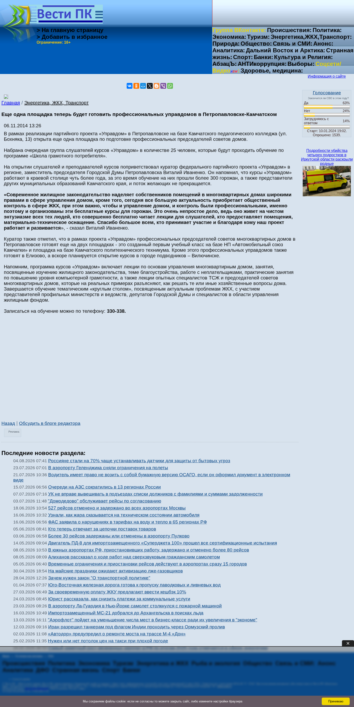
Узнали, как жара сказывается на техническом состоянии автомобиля (123, 514)
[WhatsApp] (170, 86)
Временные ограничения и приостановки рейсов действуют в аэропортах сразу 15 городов (147, 563)
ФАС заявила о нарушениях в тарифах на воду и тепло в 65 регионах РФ (127, 521)
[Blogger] (156, 86)
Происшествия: (289, 30)
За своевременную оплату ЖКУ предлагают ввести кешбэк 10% (117, 591)
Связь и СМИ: (292, 43)
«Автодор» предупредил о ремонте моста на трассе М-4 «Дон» (117, 633)
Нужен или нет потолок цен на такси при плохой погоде (108, 640)
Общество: (256, 43)
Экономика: (229, 37)
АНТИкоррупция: (262, 64)
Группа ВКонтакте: (239, 30)
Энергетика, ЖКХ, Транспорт (56, 102)
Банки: (263, 57)
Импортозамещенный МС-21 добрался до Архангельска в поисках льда (125, 612)
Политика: (327, 30)
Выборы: (301, 64)
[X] (150, 86)
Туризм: (258, 37)
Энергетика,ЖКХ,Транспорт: (311, 37)
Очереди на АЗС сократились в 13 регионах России (104, 486)
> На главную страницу (70, 30)
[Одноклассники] (136, 86)
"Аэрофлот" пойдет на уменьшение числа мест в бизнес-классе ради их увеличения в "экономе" (152, 619)
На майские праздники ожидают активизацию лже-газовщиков (115, 570)
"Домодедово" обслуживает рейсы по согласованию (104, 500)
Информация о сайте (327, 76)
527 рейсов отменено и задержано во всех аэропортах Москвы (117, 507)
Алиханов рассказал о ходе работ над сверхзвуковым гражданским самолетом (134, 556)
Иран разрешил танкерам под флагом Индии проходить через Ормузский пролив (136, 626)
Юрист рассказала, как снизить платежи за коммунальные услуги (119, 598)
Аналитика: (228, 50)
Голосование (327, 92)
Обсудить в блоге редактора (49, 423)
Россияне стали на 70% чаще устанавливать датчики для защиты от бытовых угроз (139, 460)
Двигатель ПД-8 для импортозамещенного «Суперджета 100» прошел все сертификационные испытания (162, 542)
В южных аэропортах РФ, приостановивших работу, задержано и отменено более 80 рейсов (148, 549)
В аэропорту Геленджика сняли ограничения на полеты (108, 467)
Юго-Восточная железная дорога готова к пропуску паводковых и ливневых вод (134, 584)
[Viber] (163, 86)
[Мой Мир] (143, 86)
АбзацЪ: (224, 64)
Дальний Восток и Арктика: (285, 50)
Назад (8, 423)
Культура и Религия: (303, 57)
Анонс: (323, 43)
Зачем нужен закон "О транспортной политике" (99, 577)
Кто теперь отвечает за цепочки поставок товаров (102, 528)
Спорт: (243, 57)
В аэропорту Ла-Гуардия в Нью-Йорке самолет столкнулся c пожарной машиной (135, 605)
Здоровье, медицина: (272, 70)
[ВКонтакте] (129, 86)
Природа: (226, 43)
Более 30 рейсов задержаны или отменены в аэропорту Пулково (119, 535)
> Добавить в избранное (72, 37)
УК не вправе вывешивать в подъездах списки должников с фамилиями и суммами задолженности (155, 493)
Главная (10, 102)
